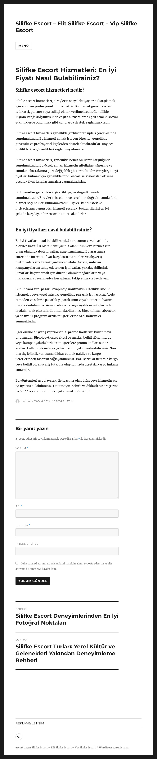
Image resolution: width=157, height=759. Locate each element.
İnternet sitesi (27, 543)
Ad (19, 506)
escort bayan (23, 747)
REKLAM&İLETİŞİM (30, 723)
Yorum (22, 448)
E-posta (23, 525)
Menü (23, 46)
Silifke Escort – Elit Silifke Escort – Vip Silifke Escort (64, 747)
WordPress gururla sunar (114, 747)
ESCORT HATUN (64, 401)
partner (26, 401)
